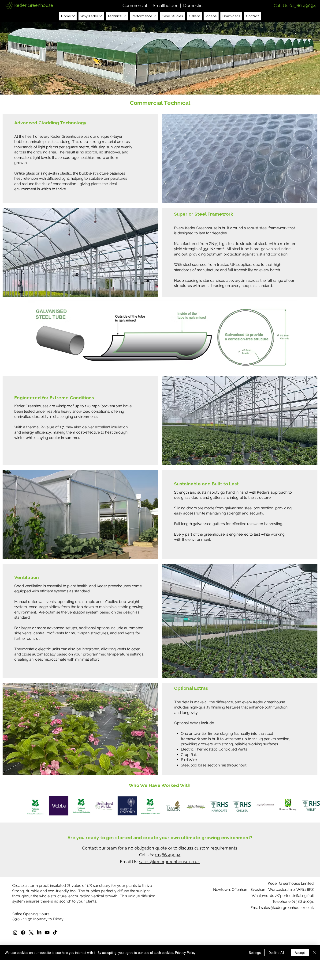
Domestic (192, 5)
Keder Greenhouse (33, 5)
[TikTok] (55, 932)
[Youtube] (47, 932)
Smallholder (165, 5)
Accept (300, 952)
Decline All (276, 952)
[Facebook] (23, 932)
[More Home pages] (73, 16)
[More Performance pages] (155, 16)
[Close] (314, 952)
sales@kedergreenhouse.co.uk (287, 907)
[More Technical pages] (125, 16)
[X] (31, 932)
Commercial (135, 5)
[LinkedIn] (39, 932)
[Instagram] (15, 932)
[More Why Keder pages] (101, 16)
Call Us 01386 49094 (295, 5)
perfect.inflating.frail (297, 895)
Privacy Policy (185, 952)
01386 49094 (302, 901)
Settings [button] (255, 952)
